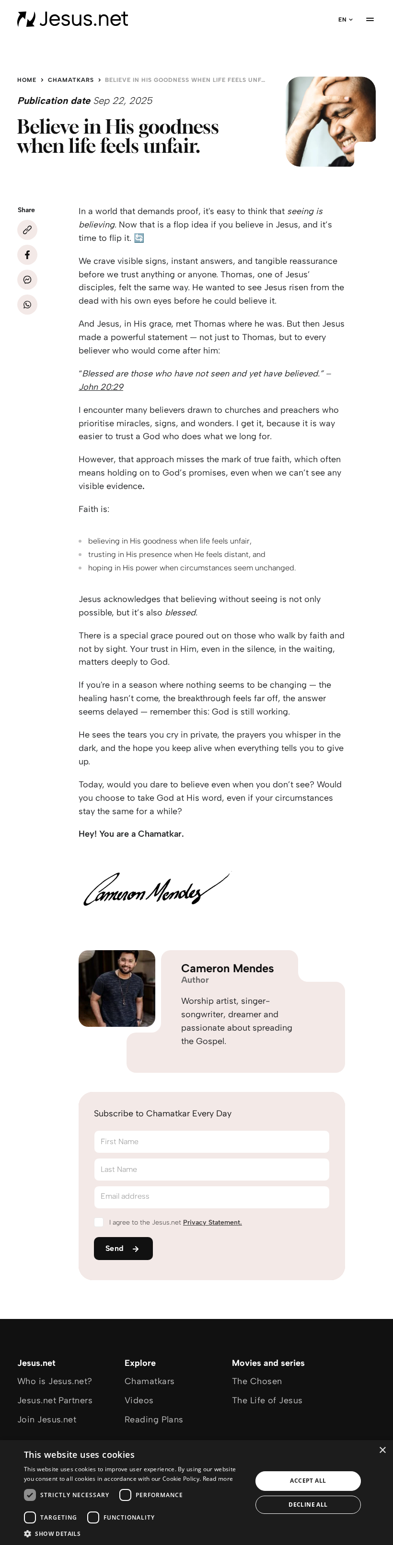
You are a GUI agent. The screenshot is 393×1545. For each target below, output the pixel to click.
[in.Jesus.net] (72, 19)
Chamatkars (71, 80)
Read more (218, 1479)
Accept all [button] (308, 1481)
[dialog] (196, 1492)
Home (26, 80)
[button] (134, 1533)
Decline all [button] (308, 1504)
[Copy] (27, 230)
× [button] (382, 1450)
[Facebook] (27, 255)
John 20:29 (101, 387)
